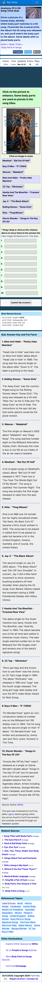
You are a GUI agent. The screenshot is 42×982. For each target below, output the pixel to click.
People (5, 906)
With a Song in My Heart (16, 865)
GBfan (6, 64)
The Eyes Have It (12, 840)
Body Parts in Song (14, 891)
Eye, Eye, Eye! (11, 847)
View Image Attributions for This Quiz (19, 236)
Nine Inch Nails (9, 925)
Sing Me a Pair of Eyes (16, 880)
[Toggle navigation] (37, 2)
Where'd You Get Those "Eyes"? (20, 869)
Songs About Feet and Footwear (20, 858)
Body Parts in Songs (20, 919)
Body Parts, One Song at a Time (20, 883)
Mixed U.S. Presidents (12, 909)
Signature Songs (10, 922)
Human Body (29, 906)
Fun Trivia (11, 2)
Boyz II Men (8, 932)
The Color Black (28, 922)
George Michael (19, 928)
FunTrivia (16, 966)
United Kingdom (18, 916)
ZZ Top (31, 928)
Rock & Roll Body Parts (15, 843)
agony (11, 814)
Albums (18, 913)
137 (37, 64)
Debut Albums (25, 925)
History (28, 903)
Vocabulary (15, 906)
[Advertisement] (21, 76)
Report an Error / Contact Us (24, 979)
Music (20, 903)
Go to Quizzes (21, 950)
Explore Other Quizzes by (22, 944)
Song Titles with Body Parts (18, 836)
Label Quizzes (9, 903)
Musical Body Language (16, 876)
